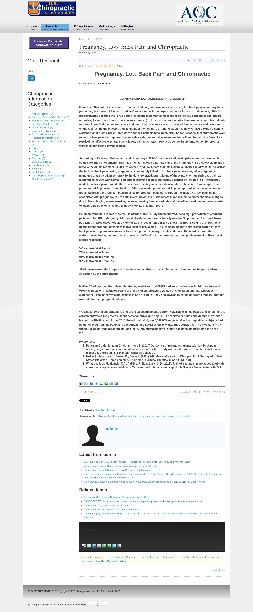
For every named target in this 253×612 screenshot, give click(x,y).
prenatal (185, 416)
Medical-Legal (107, 27)
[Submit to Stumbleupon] (101, 383)
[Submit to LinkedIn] (116, 383)
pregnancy (144, 416)
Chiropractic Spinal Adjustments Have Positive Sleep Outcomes (118, 470)
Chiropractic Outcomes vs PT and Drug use (107, 505)
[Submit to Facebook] (91, 383)
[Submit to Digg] (86, 383)
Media (222, 60)
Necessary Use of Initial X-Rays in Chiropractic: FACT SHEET (117, 497)
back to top (219, 570)
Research (55, 27)
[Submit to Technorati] (106, 383)
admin (95, 52)
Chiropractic (104, 416)
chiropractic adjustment (124, 416)
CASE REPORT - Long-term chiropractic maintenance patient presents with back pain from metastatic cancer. (143, 501)
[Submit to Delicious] (81, 383)
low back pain (159, 416)
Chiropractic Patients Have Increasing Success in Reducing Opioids (120, 465)
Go (31, 78)
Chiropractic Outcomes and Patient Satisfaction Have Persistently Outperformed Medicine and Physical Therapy (144, 481)
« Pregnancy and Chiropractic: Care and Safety (133, 557)
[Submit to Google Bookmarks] (96, 383)
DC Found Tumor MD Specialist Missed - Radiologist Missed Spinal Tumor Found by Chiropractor (137, 461)
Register (128, 27)
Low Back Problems (107, 410)
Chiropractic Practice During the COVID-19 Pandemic (113, 509)
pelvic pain (173, 416)
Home (32, 27)
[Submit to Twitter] (111, 383)
